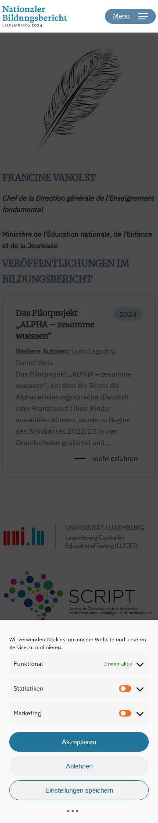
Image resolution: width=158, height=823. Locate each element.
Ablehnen (79, 766)
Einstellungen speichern (79, 790)
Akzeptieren (79, 742)
